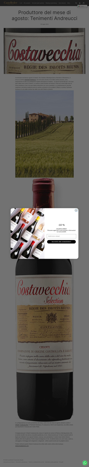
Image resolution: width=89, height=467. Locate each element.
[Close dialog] (76, 210)
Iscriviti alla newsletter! (61, 241)
